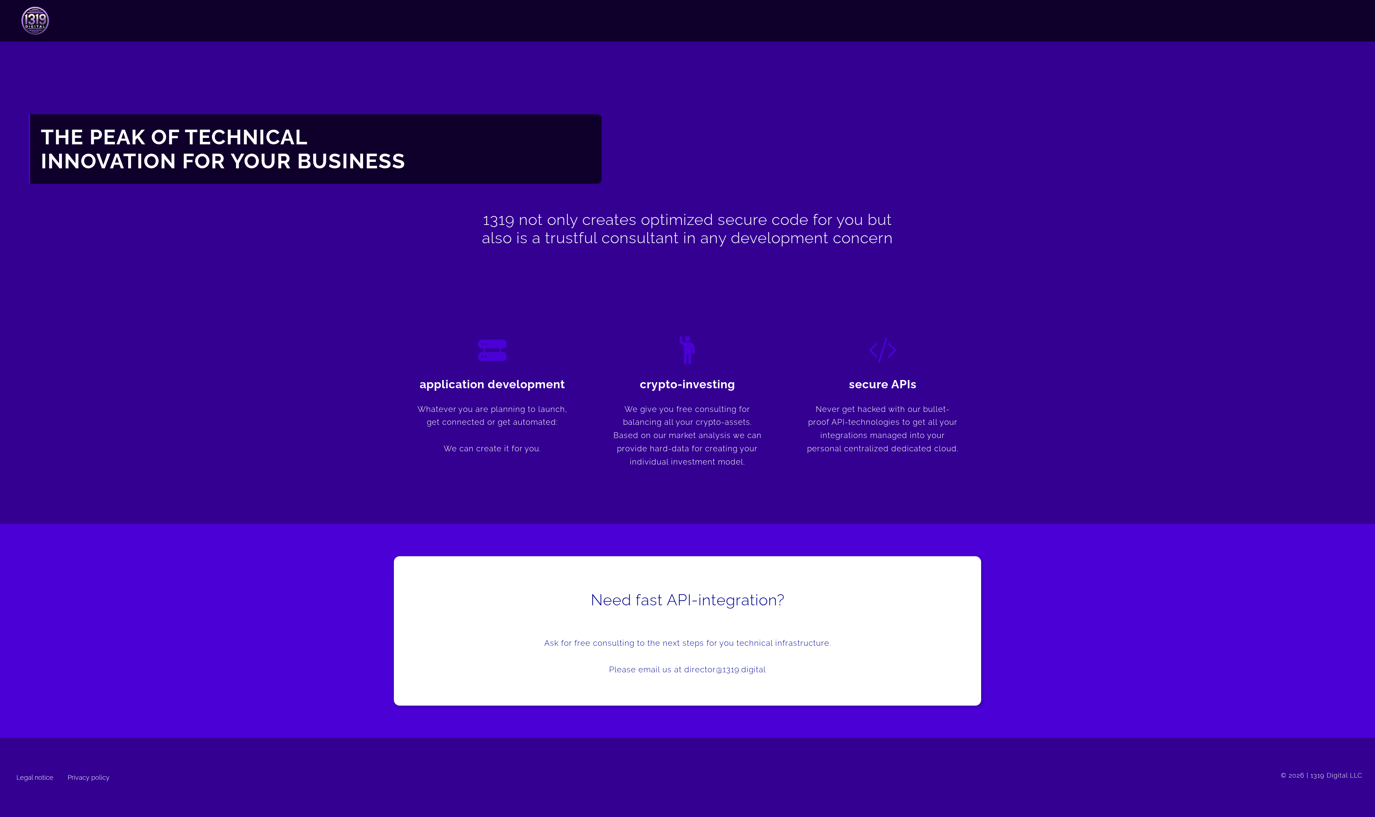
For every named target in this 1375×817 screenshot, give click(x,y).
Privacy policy (89, 777)
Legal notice (34, 777)
